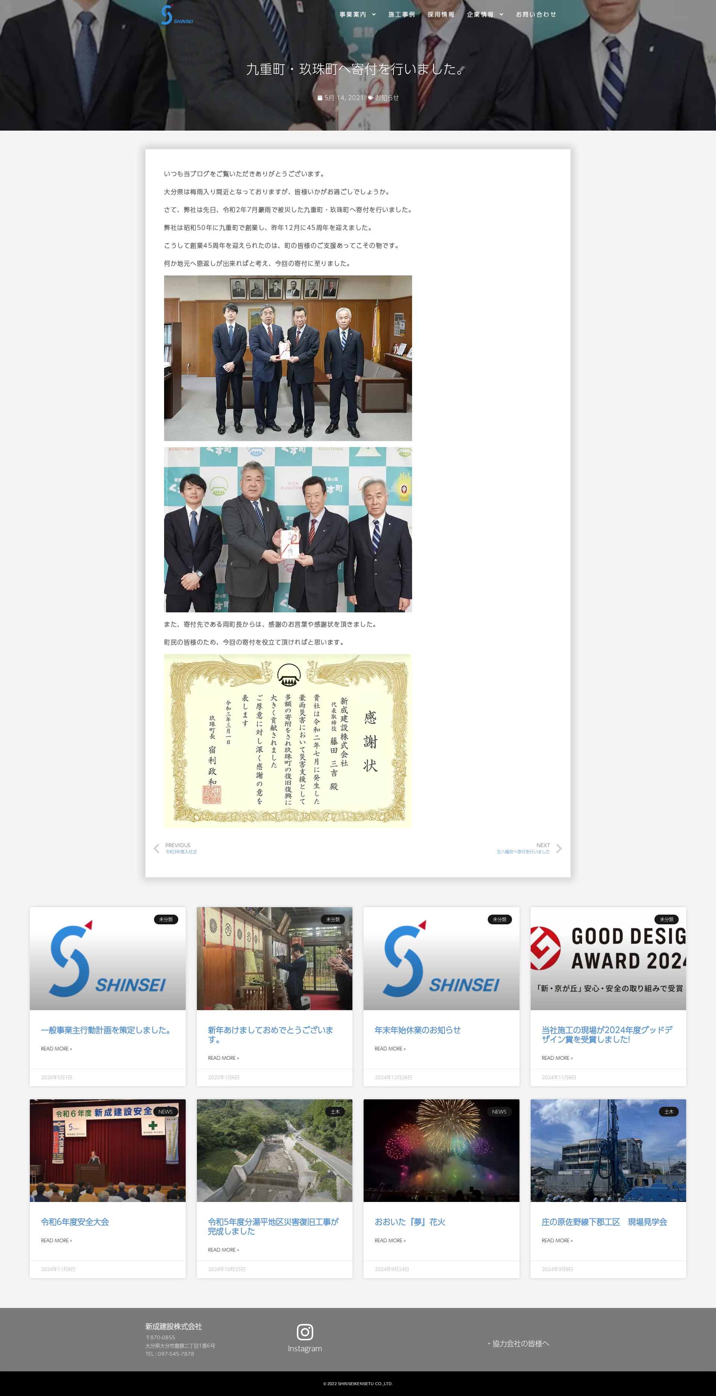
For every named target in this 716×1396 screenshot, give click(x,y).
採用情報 (441, 14)
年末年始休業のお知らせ (418, 1030)
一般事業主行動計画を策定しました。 (107, 1030)
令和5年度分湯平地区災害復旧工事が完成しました (273, 1226)
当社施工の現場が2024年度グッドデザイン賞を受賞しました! (607, 1034)
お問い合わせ (536, 14)
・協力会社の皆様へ (517, 1343)
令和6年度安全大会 (75, 1221)
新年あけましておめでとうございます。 (270, 1034)
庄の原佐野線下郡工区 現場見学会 (604, 1221)
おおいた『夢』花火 (410, 1221)
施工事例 (402, 14)
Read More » (56, 1048)
